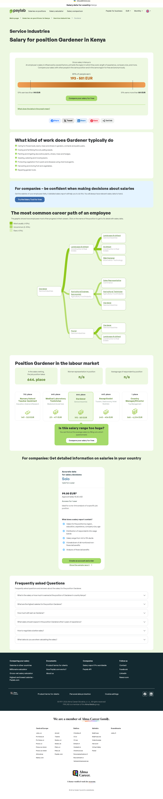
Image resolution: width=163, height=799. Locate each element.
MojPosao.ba (96, 737)
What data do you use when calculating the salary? (37, 639)
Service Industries (62, 18)
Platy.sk (57, 751)
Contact (123, 665)
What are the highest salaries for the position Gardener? (39, 604)
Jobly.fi (113, 733)
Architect (107, 247)
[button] (148, 11)
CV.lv (75, 737)
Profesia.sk (40, 737)
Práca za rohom (41, 747)
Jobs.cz (39, 733)
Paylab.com (59, 754)
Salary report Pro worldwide (94, 665)
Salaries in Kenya (36, 18)
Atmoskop (39, 754)
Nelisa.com (40, 758)
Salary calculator (56, 11)
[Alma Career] (81, 773)
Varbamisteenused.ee (81, 761)
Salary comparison (75, 11)
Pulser (94, 751)
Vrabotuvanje (96, 740)
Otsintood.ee (78, 751)
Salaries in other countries (21, 665)
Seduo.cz (58, 740)
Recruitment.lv (79, 758)
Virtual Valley (96, 747)
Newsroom (124, 677)
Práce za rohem (41, 751)
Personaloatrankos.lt (81, 754)
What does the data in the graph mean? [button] (34, 109)
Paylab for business (114, 11)
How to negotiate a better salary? (30, 631)
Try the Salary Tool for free (30, 199)
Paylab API (87, 669)
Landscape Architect (80, 247)
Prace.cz (39, 744)
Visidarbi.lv (77, 747)
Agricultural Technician (113, 292)
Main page (14, 18)
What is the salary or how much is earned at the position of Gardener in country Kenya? (51, 595)
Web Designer (109, 258)
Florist (74, 331)
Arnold (57, 733)
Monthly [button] (137, 11)
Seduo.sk (58, 744)
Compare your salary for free (81, 98)
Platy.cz (57, 747)
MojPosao (95, 733)
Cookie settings (112, 694)
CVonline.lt (77, 733)
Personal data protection (80, 694)
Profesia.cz (40, 740)
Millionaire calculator (18, 669)
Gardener (43, 289)
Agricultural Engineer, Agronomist (80, 293)
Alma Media (90, 704)
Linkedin (122, 673)
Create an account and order (81, 561)
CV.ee (76, 740)
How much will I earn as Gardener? (30, 613)
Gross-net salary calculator (21, 673)
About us (50, 673)
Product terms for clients (57, 665)
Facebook (123, 669)
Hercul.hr (95, 744)
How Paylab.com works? (56, 669)
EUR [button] (128, 11)
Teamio (57, 737)
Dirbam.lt (77, 744)
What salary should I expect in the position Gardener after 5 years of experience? (49, 622)
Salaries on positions (37, 11)
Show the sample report (79, 565)
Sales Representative (112, 280)
